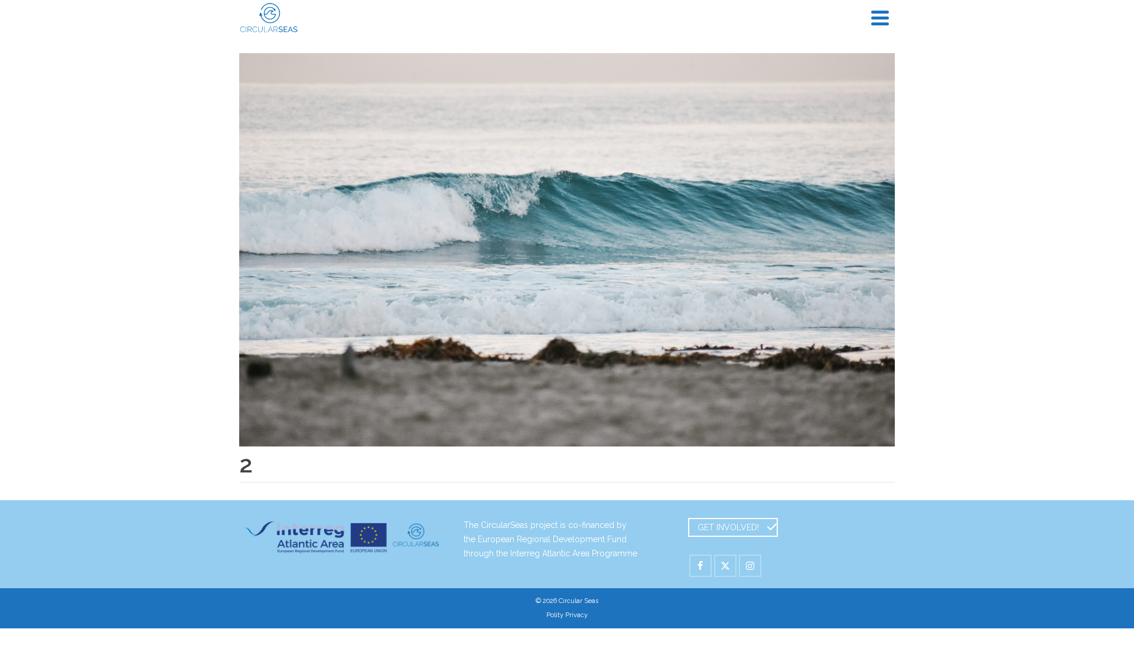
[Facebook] (700, 566)
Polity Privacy (567, 615)
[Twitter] (725, 566)
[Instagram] (750, 566)
